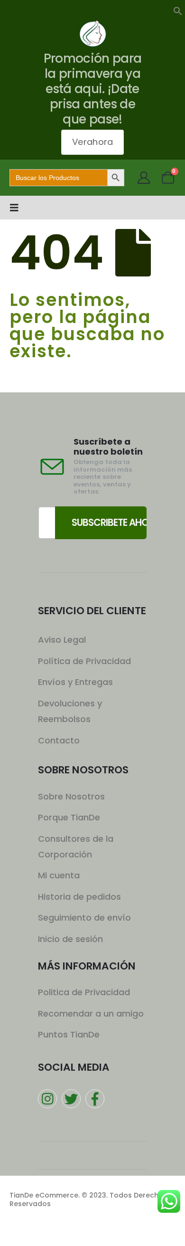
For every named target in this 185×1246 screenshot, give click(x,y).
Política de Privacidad (84, 661)
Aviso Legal (62, 640)
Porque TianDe (69, 817)
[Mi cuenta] (143, 177)
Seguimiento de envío (84, 917)
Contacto (59, 740)
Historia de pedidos (79, 897)
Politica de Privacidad (84, 992)
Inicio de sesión (70, 939)
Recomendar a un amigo (91, 1013)
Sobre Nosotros (71, 796)
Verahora (92, 142)
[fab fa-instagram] (47, 1098)
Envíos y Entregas (75, 682)
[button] (178, 10)
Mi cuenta (59, 875)
